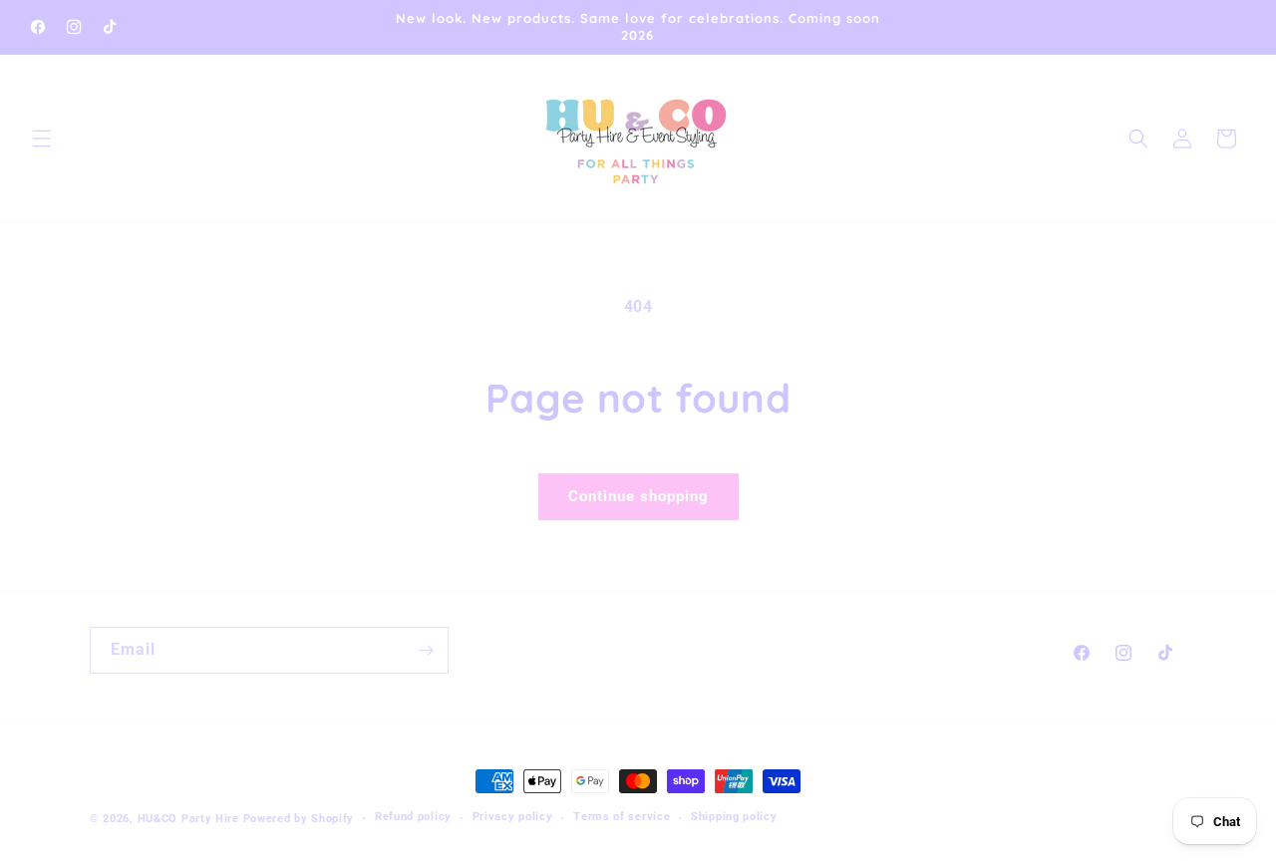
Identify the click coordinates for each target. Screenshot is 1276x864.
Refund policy (413, 816)
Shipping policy (734, 816)
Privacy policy (513, 816)
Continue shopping (638, 496)
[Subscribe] (426, 650)
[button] (42, 138)
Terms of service (621, 816)
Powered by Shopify (299, 818)
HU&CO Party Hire (188, 818)
